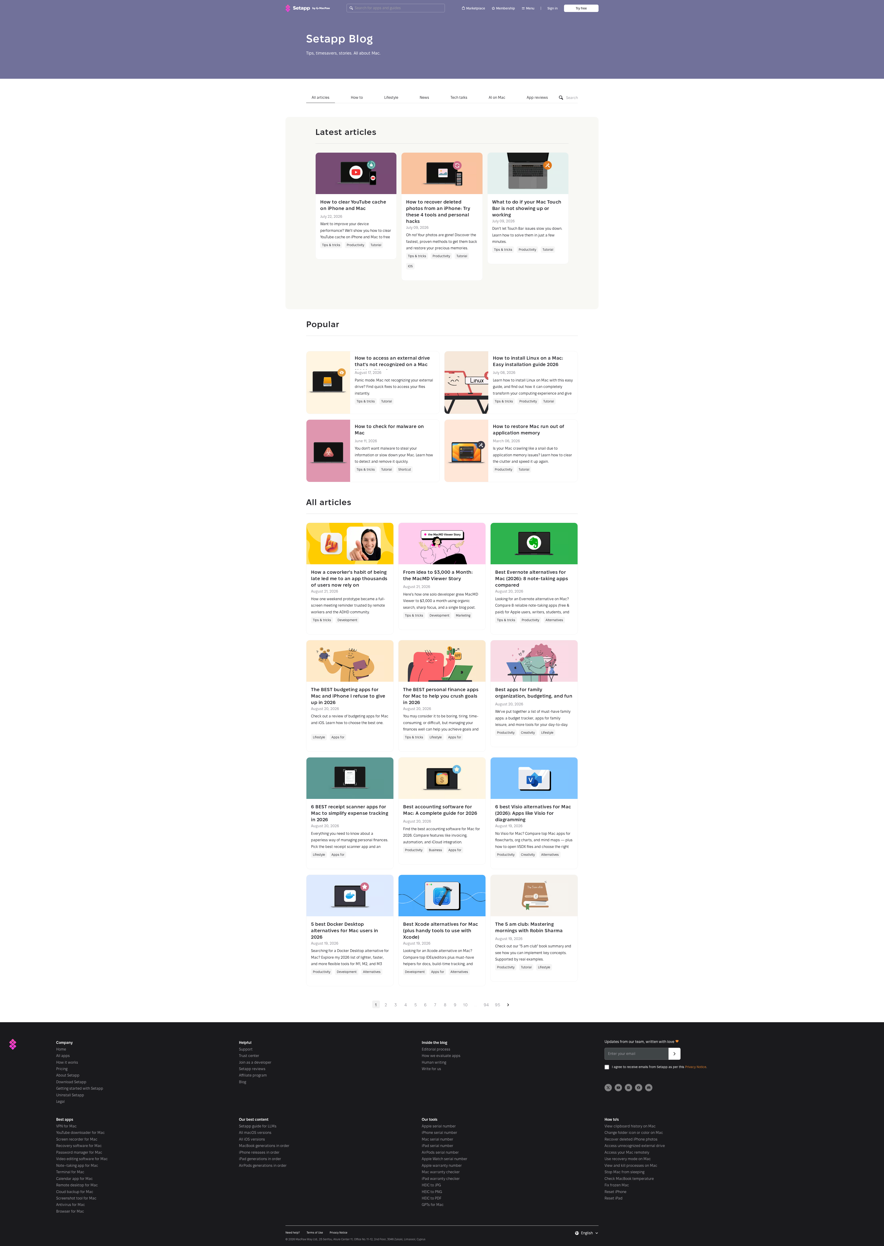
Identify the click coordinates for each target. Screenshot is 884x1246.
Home (61, 1049)
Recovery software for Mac (79, 1146)
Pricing (61, 1069)
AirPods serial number (440, 1152)
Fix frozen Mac (617, 1185)
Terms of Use (315, 1232)
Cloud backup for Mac (74, 1192)
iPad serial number (437, 1146)
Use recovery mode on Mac (628, 1159)
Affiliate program (253, 1075)
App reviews (537, 97)
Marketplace (475, 8)
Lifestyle (391, 97)
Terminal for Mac (70, 1172)
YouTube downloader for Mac (80, 1133)
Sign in (552, 8)
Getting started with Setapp (79, 1088)
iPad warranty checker (441, 1179)
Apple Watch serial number (444, 1159)
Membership (505, 8)
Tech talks (459, 97)
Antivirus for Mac (70, 1205)
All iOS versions (252, 1139)
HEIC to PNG (432, 1192)
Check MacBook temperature (629, 1179)
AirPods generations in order (263, 1165)
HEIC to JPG (431, 1185)
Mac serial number (437, 1139)
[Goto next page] (508, 1004)
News (424, 97)
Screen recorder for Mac (76, 1139)
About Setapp (67, 1075)
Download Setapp (71, 1082)
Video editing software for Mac (82, 1159)
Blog (242, 1082)
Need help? (292, 1232)
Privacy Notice (695, 1067)
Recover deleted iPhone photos (631, 1139)
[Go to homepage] (307, 8)
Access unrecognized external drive (635, 1146)
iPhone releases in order (259, 1152)
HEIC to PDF (431, 1198)
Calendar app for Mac (74, 1179)
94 (486, 1005)
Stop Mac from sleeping (624, 1172)
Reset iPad (613, 1198)
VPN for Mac (66, 1126)
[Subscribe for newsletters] (674, 1054)
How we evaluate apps (441, 1056)
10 (465, 1005)
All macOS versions (255, 1133)
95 (497, 1005)
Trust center (249, 1056)
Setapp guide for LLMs (257, 1126)
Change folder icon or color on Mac (634, 1133)
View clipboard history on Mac (630, 1126)
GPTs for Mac (433, 1205)
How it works (67, 1062)
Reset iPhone (615, 1192)
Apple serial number (439, 1126)
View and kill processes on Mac (631, 1165)
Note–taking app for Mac (77, 1165)
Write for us (431, 1069)
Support (246, 1049)
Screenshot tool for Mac (76, 1198)
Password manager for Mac (79, 1152)
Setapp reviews (252, 1069)
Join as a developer (255, 1062)
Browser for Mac (70, 1211)
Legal (60, 1101)
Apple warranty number (442, 1165)
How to (357, 97)
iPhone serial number (439, 1133)
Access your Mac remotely (627, 1152)
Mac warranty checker (441, 1172)
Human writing (434, 1062)
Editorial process (436, 1049)
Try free (581, 8)
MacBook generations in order (264, 1146)
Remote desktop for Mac (77, 1185)
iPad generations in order (260, 1159)
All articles (320, 97)
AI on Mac (497, 97)
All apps (63, 1056)
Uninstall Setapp (70, 1095)
